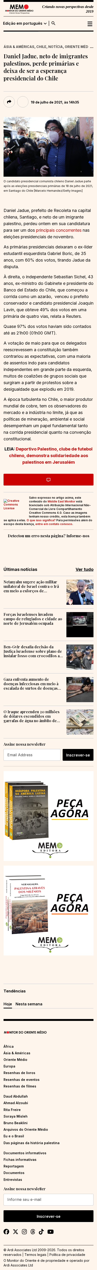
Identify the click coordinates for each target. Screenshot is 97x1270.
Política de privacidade (67, 1255)
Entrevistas (13, 1180)
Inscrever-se (78, 755)
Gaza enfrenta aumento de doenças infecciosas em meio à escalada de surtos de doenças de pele (31, 684)
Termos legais (35, 1255)
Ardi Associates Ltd (18, 1265)
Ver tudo (84, 569)
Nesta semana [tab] (29, 1004)
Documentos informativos (25, 1153)
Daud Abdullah (16, 1096)
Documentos (14, 1173)
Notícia (55, 47)
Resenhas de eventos (22, 1080)
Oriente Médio (78, 47)
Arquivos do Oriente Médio (26, 1129)
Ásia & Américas (19, 47)
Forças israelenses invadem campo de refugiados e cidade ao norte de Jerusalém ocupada (33, 619)
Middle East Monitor (61, 501)
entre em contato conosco (53, 524)
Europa (9, 1066)
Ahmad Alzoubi (16, 1103)
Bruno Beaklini (16, 1123)
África (9, 1046)
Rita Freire (12, 1110)
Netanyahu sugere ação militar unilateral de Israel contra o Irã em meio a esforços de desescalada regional (31, 586)
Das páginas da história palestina (32, 1143)
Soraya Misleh (16, 1116)
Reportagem (14, 1166)
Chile (41, 47)
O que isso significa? (41, 520)
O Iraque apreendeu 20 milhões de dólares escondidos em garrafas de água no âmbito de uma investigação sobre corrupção (32, 716)
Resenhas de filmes (20, 1086)
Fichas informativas (20, 1160)
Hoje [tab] (8, 1004)
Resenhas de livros (19, 1073)
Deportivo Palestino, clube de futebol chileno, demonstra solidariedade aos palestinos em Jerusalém (51, 455)
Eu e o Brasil (14, 1136)
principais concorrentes (58, 230)
